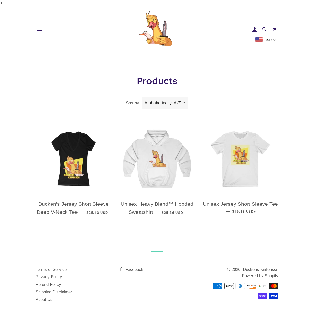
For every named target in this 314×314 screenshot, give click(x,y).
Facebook (133, 269)
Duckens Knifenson (260, 269)
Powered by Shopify (260, 275)
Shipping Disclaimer (54, 292)
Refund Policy (48, 284)
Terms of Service (51, 269)
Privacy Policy (49, 276)
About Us (44, 299)
